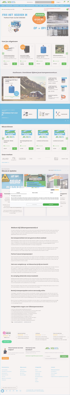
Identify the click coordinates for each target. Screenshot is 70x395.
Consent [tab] (18, 192)
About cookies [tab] (35, 192)
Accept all (51, 204)
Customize (34, 204)
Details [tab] (51, 192)
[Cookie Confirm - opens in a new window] (55, 189)
